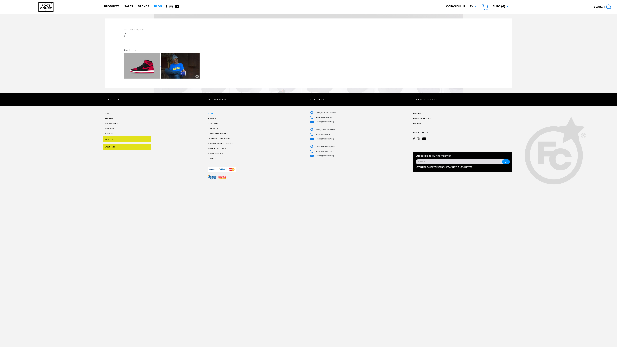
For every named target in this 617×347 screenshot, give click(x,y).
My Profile (418, 113)
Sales (128, 6)
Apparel (109, 118)
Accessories (111, 123)
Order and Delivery (218, 133)
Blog (158, 6)
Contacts (213, 128)
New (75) (109, 139)
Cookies (212, 159)
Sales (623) (110, 147)
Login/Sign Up (454, 6)
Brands (143, 6)
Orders (417, 123)
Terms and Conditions (219, 138)
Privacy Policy (215, 154)
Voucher (109, 128)
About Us (212, 118)
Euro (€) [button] (499, 6)
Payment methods (217, 148)
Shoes (108, 113)
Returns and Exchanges (220, 143)
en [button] (472, 6)
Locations (213, 123)
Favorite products (423, 118)
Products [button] (112, 6)
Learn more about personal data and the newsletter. (444, 167)
